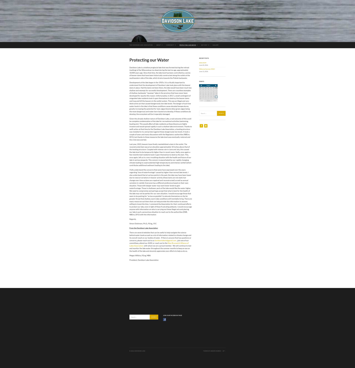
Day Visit (204, 45)
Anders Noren (215, 351)
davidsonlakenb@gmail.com (165, 240)
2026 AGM (202, 63)
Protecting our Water (187, 45)
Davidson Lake (140, 351)
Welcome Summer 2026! (207, 69)
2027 (214, 100)
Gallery (216, 45)
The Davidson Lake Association (141, 45)
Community (170, 45)
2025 (201, 100)
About (158, 45)
